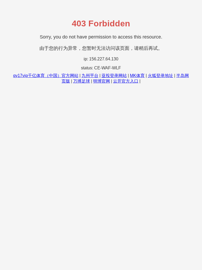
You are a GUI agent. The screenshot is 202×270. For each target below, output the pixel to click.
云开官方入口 (125, 81)
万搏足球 (81, 81)
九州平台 (90, 75)
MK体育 (137, 75)
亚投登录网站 (114, 75)
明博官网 (101, 81)
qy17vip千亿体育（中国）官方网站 (45, 75)
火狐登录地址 (160, 75)
